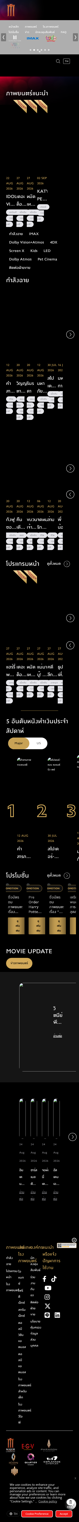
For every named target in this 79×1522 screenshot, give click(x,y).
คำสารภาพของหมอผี (11, 387)
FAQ (63, 32)
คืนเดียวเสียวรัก (21, 523)
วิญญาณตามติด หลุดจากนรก (21, 387)
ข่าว (27, 32)
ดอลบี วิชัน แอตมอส (22, 1335)
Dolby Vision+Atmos (26, 242)
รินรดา (30, 387)
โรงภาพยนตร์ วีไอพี (24, 1413)
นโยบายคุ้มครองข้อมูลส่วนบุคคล (35, 1333)
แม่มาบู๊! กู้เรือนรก (42, 671)
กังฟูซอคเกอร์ (10, 523)
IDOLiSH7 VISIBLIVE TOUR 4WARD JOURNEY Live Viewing (11, 200)
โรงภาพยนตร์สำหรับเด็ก (24, 1388)
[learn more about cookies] (59, 1501)
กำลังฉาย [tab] (16, 234)
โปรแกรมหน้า (12, 1274)
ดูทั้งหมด (54, 563)
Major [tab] (19, 743)
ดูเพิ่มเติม (11, 163)
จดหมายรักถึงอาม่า (42, 523)
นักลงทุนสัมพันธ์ (45, 32)
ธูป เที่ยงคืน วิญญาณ (63, 671)
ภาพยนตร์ (31, 27)
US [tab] (39, 743)
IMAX (34, 234)
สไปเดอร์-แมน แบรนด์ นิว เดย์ (54, 852)
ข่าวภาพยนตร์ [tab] (19, 963)
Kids (33, 251)
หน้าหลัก (14, 27)
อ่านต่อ (57, 1036)
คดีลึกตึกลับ (50, 671)
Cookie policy (47, 1501)
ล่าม (50, 519)
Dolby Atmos (20, 259)
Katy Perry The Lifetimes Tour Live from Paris (42, 195)
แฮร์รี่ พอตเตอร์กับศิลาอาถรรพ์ (11, 671)
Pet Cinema (47, 259)
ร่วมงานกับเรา (32, 1286)
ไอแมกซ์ (21, 1277)
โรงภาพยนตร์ (51, 27)
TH (15, 1514)
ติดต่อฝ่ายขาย (19, 267)
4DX (53, 242)
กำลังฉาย (9, 1261)
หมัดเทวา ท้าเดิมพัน (31, 200)
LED (47, 251)
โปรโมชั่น (14, 32)
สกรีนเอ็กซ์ (22, 1313)
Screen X (16, 251)
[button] (70, 334)
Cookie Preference (37, 1514)
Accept (64, 1514)
